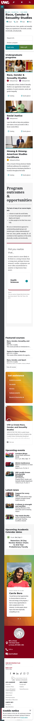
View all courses (11, 367)
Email (10, 22)
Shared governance (10, 697)
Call (16, 22)
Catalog (12, 96)
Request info (10, 38)
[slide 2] (20, 618)
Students (22, 687)
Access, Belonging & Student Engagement (10, 689)
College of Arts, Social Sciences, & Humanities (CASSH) (15, 12)
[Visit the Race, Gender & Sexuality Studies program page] (19, 66)
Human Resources (24, 689)
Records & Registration (15, 397)
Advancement (9, 695)
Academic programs (15, 380)
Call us (11, 649)
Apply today (10, 47)
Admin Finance (9, 693)
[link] (19, 281)
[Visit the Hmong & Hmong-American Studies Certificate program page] (19, 142)
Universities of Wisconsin (12, 699)
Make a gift (24, 47)
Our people (12, 384)
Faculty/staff (23, 684)
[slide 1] (18, 618)
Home (8, 12)
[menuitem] (12, 685)
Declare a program (12, 43)
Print (30, 22)
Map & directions (10, 707)
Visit (23, 22)
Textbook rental (13, 393)
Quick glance (27, 96)
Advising (11, 388)
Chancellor (8, 684)
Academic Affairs (10, 687)
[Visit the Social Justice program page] (19, 107)
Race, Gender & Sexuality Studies (25, 12)
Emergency (8, 704)
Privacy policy (24, 717)
